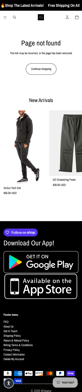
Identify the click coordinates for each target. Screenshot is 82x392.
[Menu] (5, 17)
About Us (8, 326)
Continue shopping (41, 69)
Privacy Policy (11, 350)
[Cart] (77, 17)
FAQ (6, 322)
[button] (8, 383)
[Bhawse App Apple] (41, 287)
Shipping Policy (12, 336)
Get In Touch (10, 331)
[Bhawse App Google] (41, 262)
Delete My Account (13, 359)
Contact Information (14, 354)
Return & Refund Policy (16, 340)
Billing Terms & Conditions (18, 345)
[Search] (14, 17)
